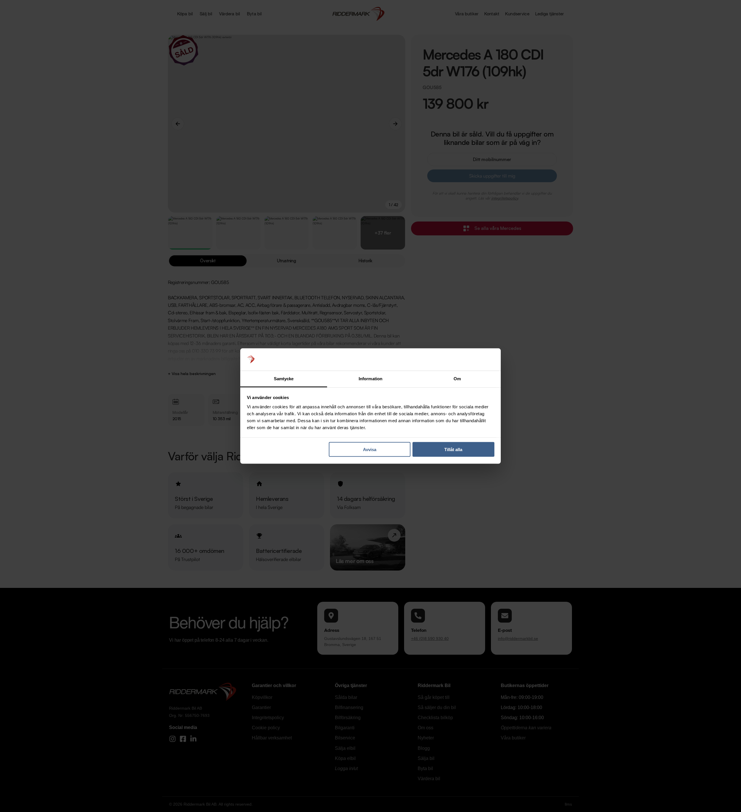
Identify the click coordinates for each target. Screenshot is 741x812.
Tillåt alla (453, 449)
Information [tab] (370, 378)
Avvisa (369, 449)
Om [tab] (457, 378)
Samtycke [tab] (284, 378)
